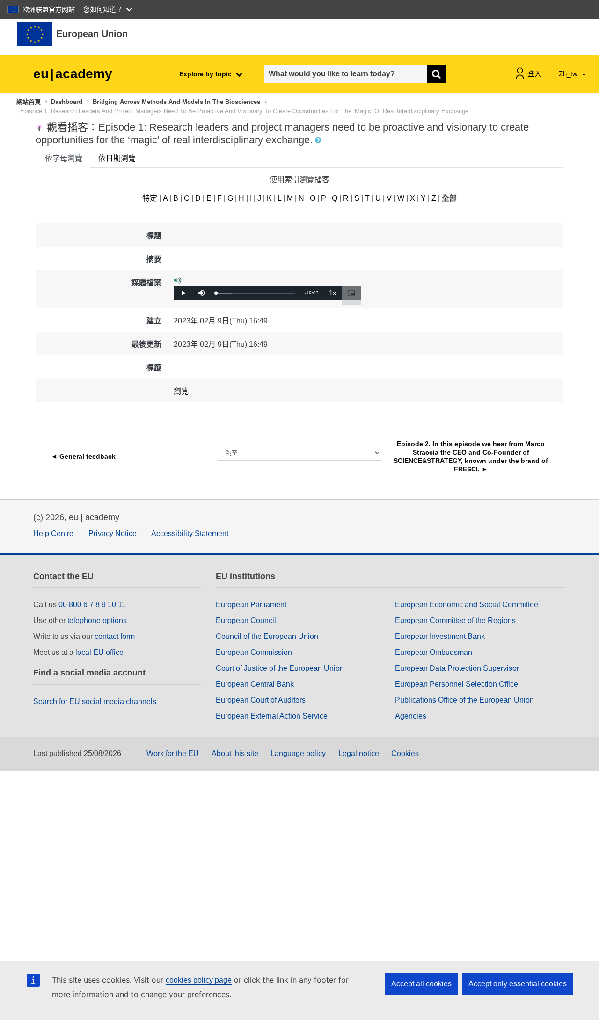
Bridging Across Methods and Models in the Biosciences (176, 101)
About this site (235, 753)
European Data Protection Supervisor (457, 668)
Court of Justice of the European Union (280, 668)
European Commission (254, 652)
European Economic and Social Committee (466, 605)
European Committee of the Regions (455, 620)
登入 (534, 74)
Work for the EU (172, 753)
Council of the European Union (267, 636)
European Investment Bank (440, 636)
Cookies (405, 753)
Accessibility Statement (189, 533)
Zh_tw (569, 74)
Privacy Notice (112, 533)
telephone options (97, 620)
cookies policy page (199, 980)
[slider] (255, 293)
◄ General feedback (83, 456)
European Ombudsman (433, 652)
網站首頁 (28, 101)
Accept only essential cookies (517, 984)
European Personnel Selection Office (456, 684)
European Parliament (251, 605)
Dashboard (66, 101)
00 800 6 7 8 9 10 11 (92, 605)
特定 (149, 198)
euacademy (72, 73)
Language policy (298, 753)
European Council (246, 620)
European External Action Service (272, 716)
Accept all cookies (421, 984)
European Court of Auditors (261, 700)
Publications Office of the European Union (464, 700)
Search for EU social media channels (94, 701)
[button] (319, 140)
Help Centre (53, 533)
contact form (115, 636)
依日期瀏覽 (117, 158)
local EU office (99, 652)
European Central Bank (255, 684)
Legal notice (358, 753)
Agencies (410, 716)
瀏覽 (181, 391)
